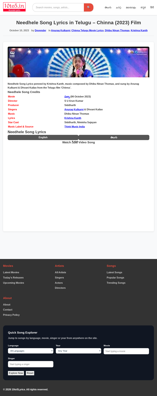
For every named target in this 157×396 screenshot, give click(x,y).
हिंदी (152, 7)
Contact (7, 309)
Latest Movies (11, 272)
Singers (59, 277)
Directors (60, 288)
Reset (30, 373)
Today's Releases (13, 277)
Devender (40, 30)
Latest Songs (114, 272)
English (43, 137)
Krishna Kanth (139, 30)
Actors (59, 283)
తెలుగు (108, 7)
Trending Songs (116, 283)
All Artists (60, 272)
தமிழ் (118, 7)
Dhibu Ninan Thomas (117, 30)
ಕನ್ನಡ (143, 7)
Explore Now (16, 373)
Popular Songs (115, 277)
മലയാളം (131, 7)
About (6, 304)
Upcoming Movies (13, 283)
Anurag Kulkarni (60, 30)
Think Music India (74, 126)
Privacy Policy (11, 315)
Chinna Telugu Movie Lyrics (87, 30)
